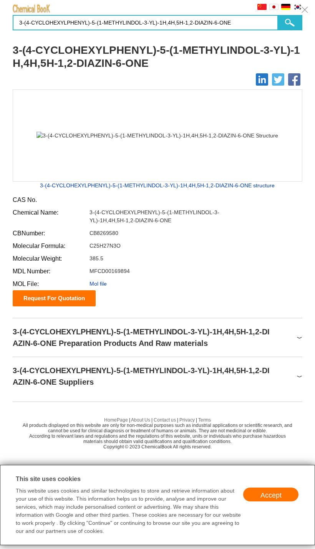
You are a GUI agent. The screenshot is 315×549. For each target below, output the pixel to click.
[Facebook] (294, 79)
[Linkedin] (262, 79)
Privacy (187, 420)
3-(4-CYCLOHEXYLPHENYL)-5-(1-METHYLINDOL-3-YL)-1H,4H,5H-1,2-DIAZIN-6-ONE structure (157, 185)
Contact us (165, 420)
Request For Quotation (54, 298)
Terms (204, 420)
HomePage (116, 420)
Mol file (98, 284)
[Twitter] (278, 79)
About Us (140, 420)
